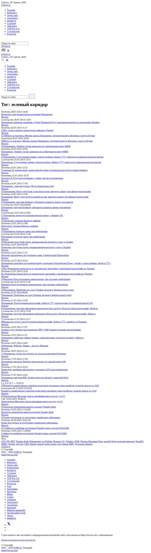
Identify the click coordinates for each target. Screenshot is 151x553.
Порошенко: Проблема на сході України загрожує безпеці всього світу (36, 295)
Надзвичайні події (16, 513)
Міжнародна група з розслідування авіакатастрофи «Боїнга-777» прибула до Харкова (44, 322)
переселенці (50, 444)
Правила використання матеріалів (18, 540)
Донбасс (70, 441)
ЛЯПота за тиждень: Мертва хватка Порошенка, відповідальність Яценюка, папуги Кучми (47, 141)
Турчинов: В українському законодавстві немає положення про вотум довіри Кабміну (44, 170)
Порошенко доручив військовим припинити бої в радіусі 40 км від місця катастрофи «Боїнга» (48, 314)
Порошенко (35, 441)
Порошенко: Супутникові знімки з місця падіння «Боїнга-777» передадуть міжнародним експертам (51, 162)
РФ (8, 441)
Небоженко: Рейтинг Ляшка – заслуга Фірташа (24, 345)
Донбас (11, 444)
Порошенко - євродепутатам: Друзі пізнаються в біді (27, 186)
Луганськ (79, 444)
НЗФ (77, 441)
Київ (26, 441)
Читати (4, 117)
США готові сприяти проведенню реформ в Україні (27, 130)
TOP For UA (13, 28)
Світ (9, 486)
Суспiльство (13, 31)
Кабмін (48, 441)
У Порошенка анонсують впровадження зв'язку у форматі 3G (32, 215)
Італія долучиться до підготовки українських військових (29, 423)
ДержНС (139, 441)
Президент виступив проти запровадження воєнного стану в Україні (36, 247)
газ (43, 441)
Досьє (10, 515)
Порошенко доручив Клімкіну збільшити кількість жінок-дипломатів (36, 207)
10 (19, 383)
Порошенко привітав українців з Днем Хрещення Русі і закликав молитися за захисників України (50, 122)
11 (22, 383)
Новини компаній (16, 510)
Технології (12, 502)
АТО (3, 441)
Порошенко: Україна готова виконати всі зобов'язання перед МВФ (34, 151)
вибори (88, 444)
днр (59, 444)
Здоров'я (11, 499)
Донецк (84, 441)
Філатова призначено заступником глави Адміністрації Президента (35, 255)
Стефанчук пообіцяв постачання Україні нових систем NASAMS (34, 433)
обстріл (19, 444)
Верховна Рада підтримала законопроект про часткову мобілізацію (34, 284)
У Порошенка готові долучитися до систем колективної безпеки (33, 353)
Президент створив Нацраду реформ (19, 226)
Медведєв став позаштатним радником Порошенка (26, 114)
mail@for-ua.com (9, 454)
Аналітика (12, 18)
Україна (19, 441)
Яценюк (57, 441)
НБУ (12, 441)
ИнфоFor (11, 518)
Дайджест (12, 26)
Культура (11, 34)
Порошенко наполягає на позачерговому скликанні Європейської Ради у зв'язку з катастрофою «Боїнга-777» (56, 263)
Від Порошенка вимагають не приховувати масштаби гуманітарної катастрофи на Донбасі (46, 274)
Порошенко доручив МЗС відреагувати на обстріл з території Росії (34, 377)
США (27, 444)
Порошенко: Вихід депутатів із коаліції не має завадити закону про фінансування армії (44, 197)
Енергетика (13, 467)
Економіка (12, 489)
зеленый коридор (125, 441)
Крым (33, 444)
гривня (64, 444)
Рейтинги (12, 13)
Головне (11, 10)
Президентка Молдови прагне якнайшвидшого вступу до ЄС (32, 401)
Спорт (10, 497)
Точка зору (12, 15)
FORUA (18, 452)
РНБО (4, 444)
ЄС (63, 441)
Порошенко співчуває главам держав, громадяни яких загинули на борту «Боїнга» (42, 337)
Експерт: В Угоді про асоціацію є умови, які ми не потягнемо (32, 178)
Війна (10, 494)
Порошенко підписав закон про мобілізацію (23, 236)
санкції (40, 444)
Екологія (11, 507)
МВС (71, 444)
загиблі (107, 441)
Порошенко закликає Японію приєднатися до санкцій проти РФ (33, 361)
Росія (114, 441)
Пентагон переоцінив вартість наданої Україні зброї (27, 412)
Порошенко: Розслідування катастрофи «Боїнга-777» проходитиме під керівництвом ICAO (47, 303)
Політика (11, 491)
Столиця (11, 23)
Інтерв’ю (11, 20)
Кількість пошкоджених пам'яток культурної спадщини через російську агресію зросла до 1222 (49, 391)
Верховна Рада (95, 441)
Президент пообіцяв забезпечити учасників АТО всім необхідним (34, 369)
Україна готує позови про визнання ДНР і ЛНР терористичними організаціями (41, 329)
